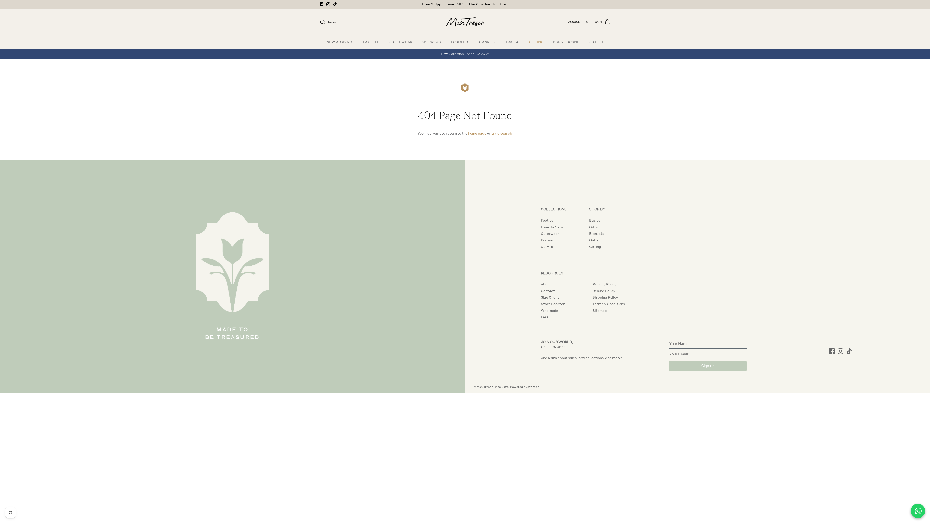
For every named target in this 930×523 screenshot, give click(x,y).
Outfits (547, 247)
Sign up (707, 366)
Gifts (593, 227)
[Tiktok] (335, 4)
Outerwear (400, 42)
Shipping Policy (605, 297)
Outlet (596, 42)
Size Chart (550, 297)
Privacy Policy (604, 284)
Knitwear (431, 42)
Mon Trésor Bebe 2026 (493, 387)
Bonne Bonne (566, 42)
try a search (501, 133)
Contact (548, 291)
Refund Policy (603, 291)
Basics (512, 42)
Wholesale (549, 311)
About (546, 284)
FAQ (544, 317)
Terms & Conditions (608, 304)
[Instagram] (328, 4)
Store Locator (553, 304)
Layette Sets (552, 227)
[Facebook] (321, 4)
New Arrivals (339, 42)
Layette (371, 42)
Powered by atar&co (524, 387)
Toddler (459, 42)
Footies (547, 220)
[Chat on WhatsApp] (918, 511)
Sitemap (599, 311)
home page (477, 133)
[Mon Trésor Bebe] (465, 22)
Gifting (536, 42)
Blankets (487, 42)
